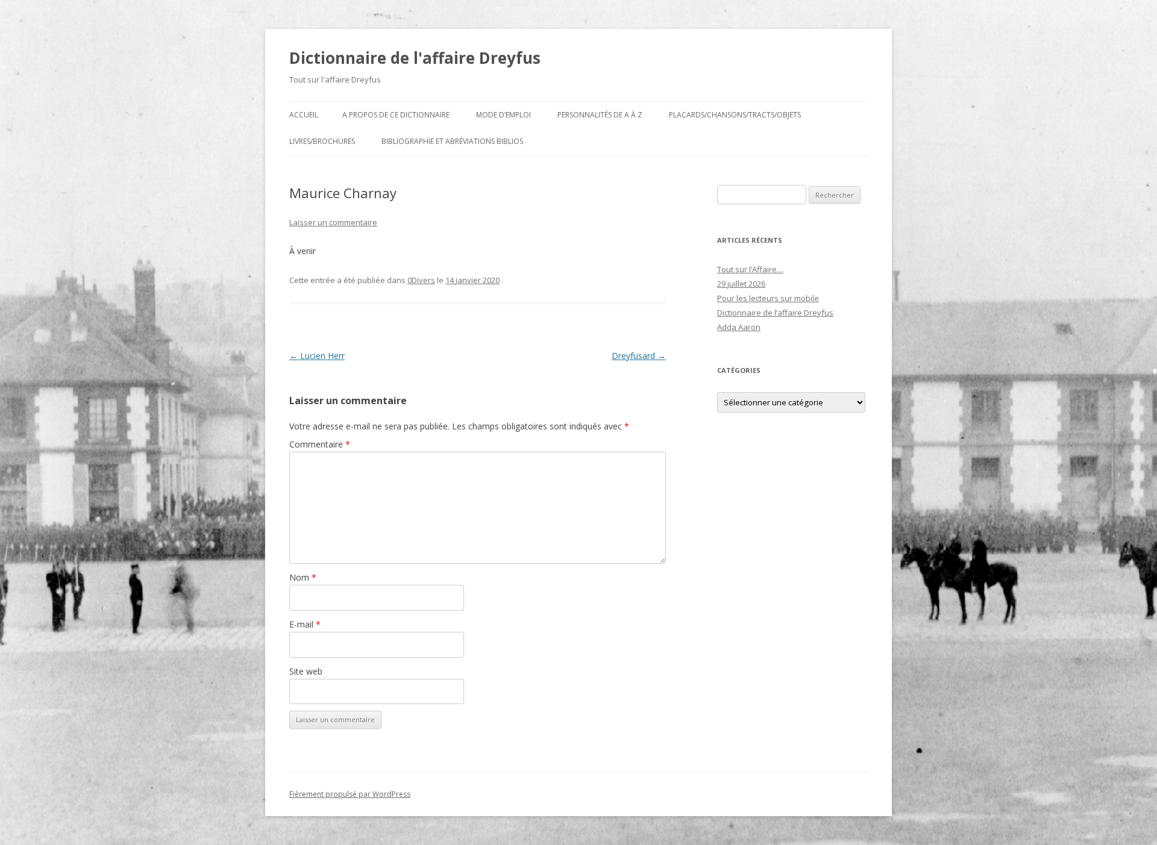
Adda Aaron (738, 327)
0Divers (421, 280)
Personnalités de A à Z (599, 115)
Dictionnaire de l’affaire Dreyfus (775, 312)
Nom (302, 577)
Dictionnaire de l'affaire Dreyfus (415, 58)
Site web (305, 671)
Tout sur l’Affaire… (750, 269)
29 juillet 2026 (741, 283)
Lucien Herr (317, 355)
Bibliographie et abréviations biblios (452, 141)
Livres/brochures (322, 141)
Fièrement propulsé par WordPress (349, 794)
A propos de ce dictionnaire (396, 115)
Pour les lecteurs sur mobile (768, 298)
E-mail (305, 624)
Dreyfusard (639, 355)
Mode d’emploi (503, 115)
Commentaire (319, 444)
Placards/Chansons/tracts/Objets (735, 115)
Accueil (303, 115)
